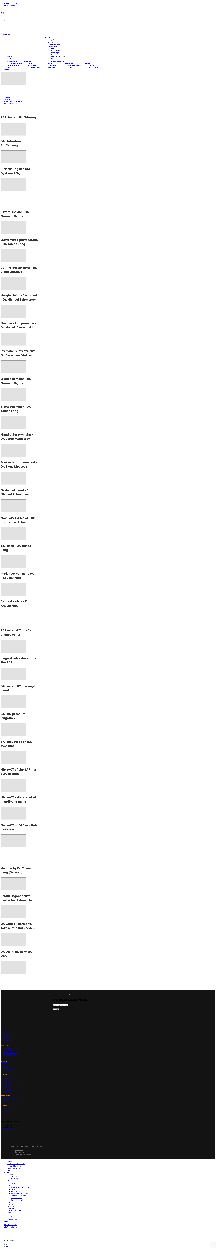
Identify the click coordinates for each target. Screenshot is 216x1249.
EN (5, 18)
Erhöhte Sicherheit (14, 65)
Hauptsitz (91, 65)
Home (6, 1030)
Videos (50, 63)
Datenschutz (19, 1152)
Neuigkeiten (52, 40)
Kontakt (88, 63)
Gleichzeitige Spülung (14, 63)
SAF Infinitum (32, 65)
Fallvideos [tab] (7, 99)
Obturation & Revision (58, 57)
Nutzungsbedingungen (23, 1154)
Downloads (8, 1040)
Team (70, 67)
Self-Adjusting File (34, 67)
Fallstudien (51, 67)
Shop (6, 1034)
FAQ (8, 67)
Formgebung (55, 50)
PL (5, 20)
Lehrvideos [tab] (8, 97)
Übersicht (54, 48)
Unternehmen (69, 63)
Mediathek (48, 38)
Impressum (19, 1150)
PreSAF (30, 63)
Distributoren (93, 67)
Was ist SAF (8, 57)
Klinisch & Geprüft (57, 61)
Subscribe (55, 1009)
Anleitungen (52, 65)
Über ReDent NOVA (74, 65)
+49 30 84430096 (10, 3)
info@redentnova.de (11, 5)
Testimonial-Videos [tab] (11, 103)
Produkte (27, 61)
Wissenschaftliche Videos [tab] (13, 101)
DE (2, 12)
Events (50, 42)
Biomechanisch (56, 59)
